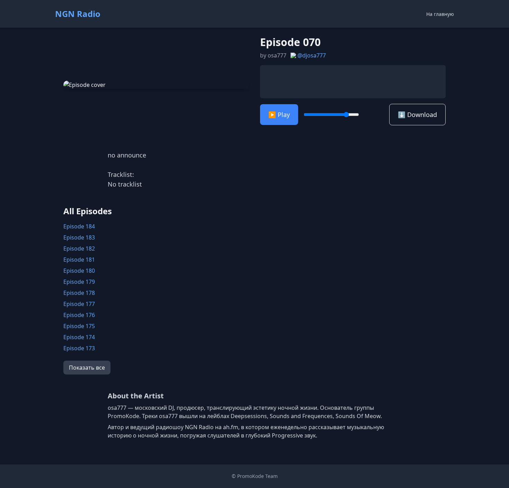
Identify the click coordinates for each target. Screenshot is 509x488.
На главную (440, 14)
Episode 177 (79, 304)
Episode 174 (79, 337)
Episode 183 (79, 237)
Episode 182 (79, 248)
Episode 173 (79, 348)
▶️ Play (279, 114)
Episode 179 (79, 282)
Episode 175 (79, 326)
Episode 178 (79, 293)
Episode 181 (79, 259)
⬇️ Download (417, 114)
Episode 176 (79, 315)
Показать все (87, 367)
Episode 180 (79, 270)
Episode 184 (79, 226)
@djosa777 (311, 55)
